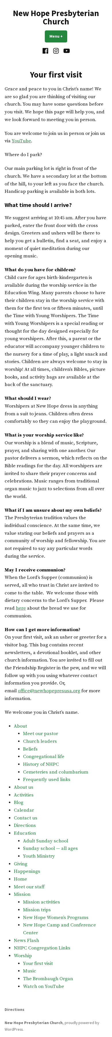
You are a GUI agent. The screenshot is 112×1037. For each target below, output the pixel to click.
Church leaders (40, 742)
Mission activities (41, 902)
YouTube (21, 141)
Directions (25, 826)
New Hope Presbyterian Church (56, 17)
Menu (58, 36)
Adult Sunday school (45, 841)
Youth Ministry (39, 856)
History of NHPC (41, 764)
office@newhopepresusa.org (49, 691)
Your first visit (38, 964)
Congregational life (43, 757)
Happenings (27, 872)
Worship (23, 956)
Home (20, 879)
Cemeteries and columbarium (55, 772)
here (21, 608)
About (20, 726)
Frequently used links (46, 780)
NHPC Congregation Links (42, 948)
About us (23, 787)
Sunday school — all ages (50, 849)
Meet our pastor (40, 734)
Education (25, 833)
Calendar (24, 810)
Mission (22, 894)
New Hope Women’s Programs (55, 918)
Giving (20, 864)
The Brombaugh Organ (48, 979)
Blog (18, 803)
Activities (24, 795)
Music (29, 971)
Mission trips (37, 910)
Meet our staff (29, 887)
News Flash (26, 941)
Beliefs (30, 749)
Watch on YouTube (43, 987)
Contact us (25, 818)
